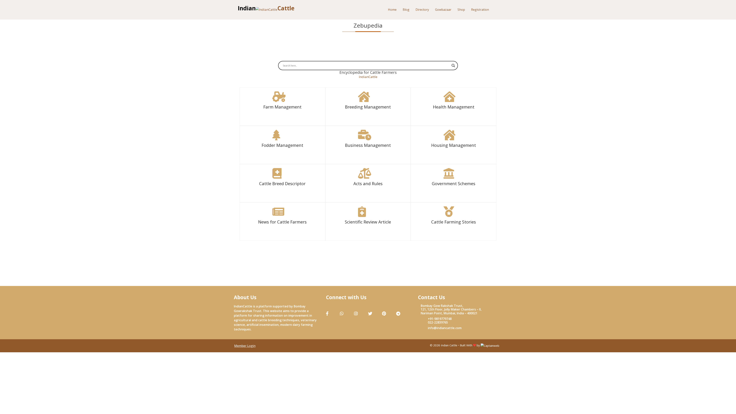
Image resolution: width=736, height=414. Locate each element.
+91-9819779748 (440, 319)
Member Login (244, 346)
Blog (406, 9)
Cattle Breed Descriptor (282, 183)
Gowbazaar (443, 9)
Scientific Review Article (368, 222)
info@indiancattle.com (445, 328)
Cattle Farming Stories (453, 222)
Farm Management (282, 107)
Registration (480, 9)
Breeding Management (368, 107)
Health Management (453, 107)
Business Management (368, 145)
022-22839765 (438, 322)
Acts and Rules (368, 183)
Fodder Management (282, 145)
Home (392, 9)
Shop (461, 9)
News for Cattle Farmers (282, 222)
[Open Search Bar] (497, 10)
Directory (422, 9)
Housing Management (453, 145)
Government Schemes (453, 183)
